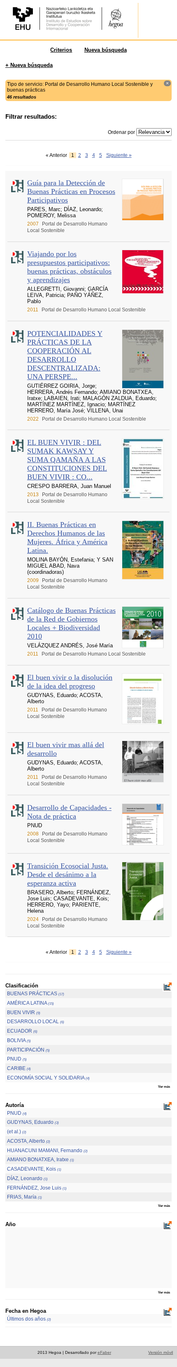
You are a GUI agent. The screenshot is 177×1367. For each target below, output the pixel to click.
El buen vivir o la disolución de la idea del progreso (69, 681)
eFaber (104, 1352)
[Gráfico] (167, 988)
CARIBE (19, 1068)
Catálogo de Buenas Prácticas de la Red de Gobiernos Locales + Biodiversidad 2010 (71, 623)
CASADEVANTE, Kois (34, 1169)
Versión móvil (160, 1352)
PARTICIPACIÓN (28, 1050)
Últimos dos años (29, 1319)
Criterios (61, 50)
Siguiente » (119, 155)
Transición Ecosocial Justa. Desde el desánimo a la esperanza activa (67, 874)
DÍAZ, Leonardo (27, 1178)
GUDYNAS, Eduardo (33, 1122)
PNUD (17, 1059)
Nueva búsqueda (105, 50)
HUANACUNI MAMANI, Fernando (47, 1150)
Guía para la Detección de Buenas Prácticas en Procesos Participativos (71, 191)
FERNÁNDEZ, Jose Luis (37, 1188)
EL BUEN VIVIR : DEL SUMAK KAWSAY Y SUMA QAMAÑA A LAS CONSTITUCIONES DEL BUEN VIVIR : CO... (67, 459)
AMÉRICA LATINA (30, 1003)
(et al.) (16, 1132)
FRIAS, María (24, 1197)
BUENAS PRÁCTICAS (35, 993)
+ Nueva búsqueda (29, 65)
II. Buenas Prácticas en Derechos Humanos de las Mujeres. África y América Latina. (67, 537)
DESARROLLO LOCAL (35, 1021)
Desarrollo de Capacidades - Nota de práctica (69, 811)
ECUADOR (22, 1031)
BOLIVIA (19, 1040)
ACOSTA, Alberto (28, 1141)
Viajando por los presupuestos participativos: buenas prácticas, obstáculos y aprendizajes (69, 267)
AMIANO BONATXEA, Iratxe (40, 1159)
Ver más (164, 1086)
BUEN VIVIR (23, 1012)
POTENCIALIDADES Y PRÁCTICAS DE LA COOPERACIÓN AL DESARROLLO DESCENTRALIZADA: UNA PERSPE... (64, 355)
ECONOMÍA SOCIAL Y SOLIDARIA (48, 1078)
